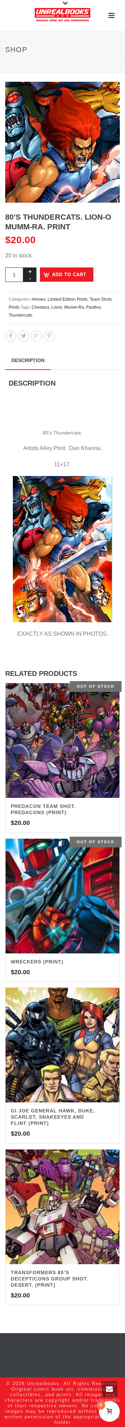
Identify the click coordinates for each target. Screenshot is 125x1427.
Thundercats (20, 315)
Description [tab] (27, 360)
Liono (56, 307)
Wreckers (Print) (37, 961)
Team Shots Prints (96, 64)
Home (10, 64)
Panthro (93, 307)
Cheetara (40, 307)
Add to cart (69, 274)
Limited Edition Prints (45, 64)
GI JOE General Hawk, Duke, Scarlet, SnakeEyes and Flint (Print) (53, 1117)
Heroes (38, 299)
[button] (106, 95)
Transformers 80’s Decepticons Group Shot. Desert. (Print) (49, 1279)
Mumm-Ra (74, 307)
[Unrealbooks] (62, 15)
